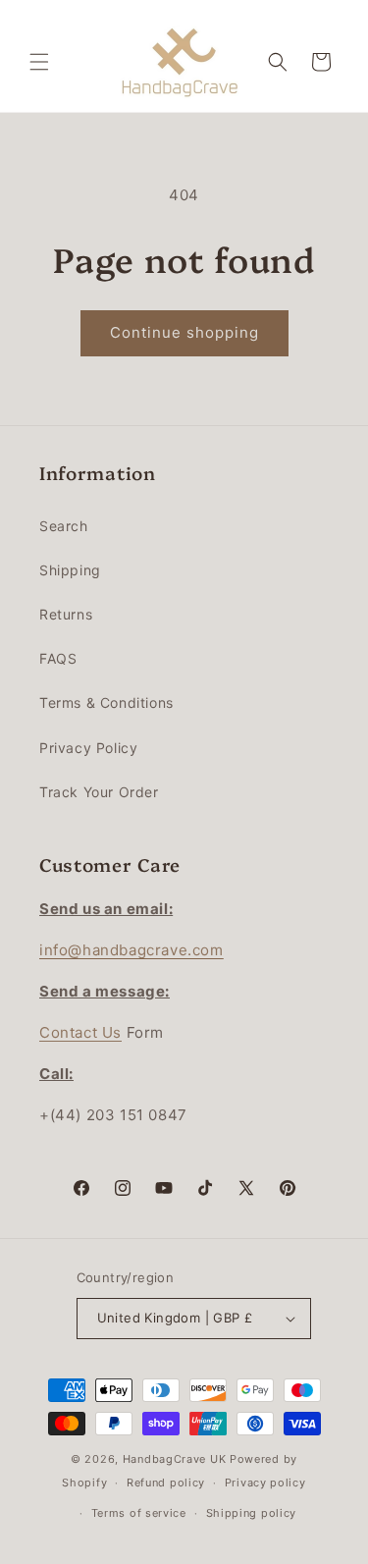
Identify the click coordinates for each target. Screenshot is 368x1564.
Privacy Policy (88, 747)
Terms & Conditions (106, 702)
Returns (65, 614)
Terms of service (138, 1513)
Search (63, 525)
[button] (39, 61)
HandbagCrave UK (175, 1459)
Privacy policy (265, 1482)
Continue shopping (184, 332)
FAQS (58, 658)
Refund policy (166, 1482)
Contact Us (80, 1032)
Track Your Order (99, 791)
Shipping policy (251, 1513)
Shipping (70, 570)
